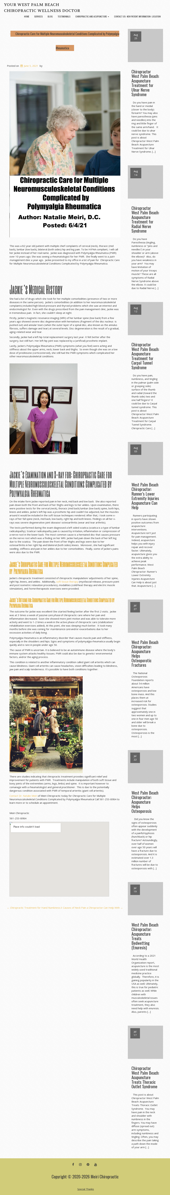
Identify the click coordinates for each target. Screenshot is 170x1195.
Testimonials (64, 16)
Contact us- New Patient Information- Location (137, 16)
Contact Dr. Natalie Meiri (23, 795)
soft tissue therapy (67, 581)
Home (26, 16)
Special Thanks (85, 1189)
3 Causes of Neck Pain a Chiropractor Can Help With (92, 907)
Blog (50, 16)
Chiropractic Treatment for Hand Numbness (33, 907)
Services (38, 16)
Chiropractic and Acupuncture (91, 16)
